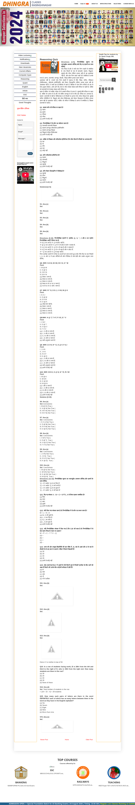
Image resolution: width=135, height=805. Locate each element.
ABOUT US (95, 3)
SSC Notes (21, 115)
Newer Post (44, 739)
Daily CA (83, 3)
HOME (76, 3)
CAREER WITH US (128, 3)
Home (67, 739)
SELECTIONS (117, 3)
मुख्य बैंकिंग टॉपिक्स (23, 109)
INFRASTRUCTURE (105, 3)
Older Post (89, 739)
